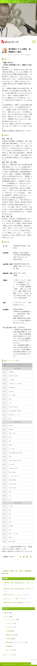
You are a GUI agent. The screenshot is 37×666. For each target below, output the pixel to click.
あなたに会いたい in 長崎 (11, 598)
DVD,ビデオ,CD (10, 650)
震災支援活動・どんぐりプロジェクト (15, 642)
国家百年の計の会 (10, 634)
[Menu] (34, 41)
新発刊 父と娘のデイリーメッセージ (13, 594)
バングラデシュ (10, 623)
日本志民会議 (9, 638)
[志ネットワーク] (9, 45)
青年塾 (28, 54)
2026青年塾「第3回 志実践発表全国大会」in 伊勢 (16, 582)
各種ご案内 (6, 612)
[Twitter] (23, 556)
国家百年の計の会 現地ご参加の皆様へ (14, 602)
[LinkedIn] (27, 556)
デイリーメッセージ (11, 619)
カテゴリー (6, 616)
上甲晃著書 (9, 631)
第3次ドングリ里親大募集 (25, 571)
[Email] (30, 556)
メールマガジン (10, 627)
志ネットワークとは (9, 654)
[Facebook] (20, 556)
